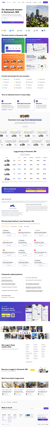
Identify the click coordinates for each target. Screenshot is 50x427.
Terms (8, 424)
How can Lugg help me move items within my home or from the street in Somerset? (32, 284)
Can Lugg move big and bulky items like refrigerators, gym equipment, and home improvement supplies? (34, 291)
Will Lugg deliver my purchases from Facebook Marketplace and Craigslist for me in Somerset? (33, 287)
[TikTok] (25, 333)
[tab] (5, 226)
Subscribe (46, 408)
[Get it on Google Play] (44, 417)
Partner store (27, 154)
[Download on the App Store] (39, 417)
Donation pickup (10, 420)
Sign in (41, 2)
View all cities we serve (29, 361)
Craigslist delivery (10, 417)
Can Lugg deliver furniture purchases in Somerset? (10, 290)
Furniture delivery (10, 416)
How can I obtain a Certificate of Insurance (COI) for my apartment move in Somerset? (8, 284)
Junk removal (9, 421)
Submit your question (5, 297)
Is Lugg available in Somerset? (6, 277)
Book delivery (9, 235)
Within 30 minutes (14, 50)
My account (15, 416)
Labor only (9, 422)
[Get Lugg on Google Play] (8, 316)
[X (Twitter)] (27, 333)
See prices (12, 22)
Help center (15, 415)
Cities (19, 2)
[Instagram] (20, 333)
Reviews (20, 415)
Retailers (23, 2)
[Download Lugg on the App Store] (3, 316)
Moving (9, 415)
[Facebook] (22, 333)
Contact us (15, 417)
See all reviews (25, 126)
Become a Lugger (4, 420)
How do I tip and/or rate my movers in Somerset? (33, 280)
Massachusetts (9, 402)
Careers (20, 416)
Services (14, 2)
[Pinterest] (42, 424)
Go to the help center (11, 297)
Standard (22, 154)
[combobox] (13, 18)
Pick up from (5, 17)
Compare (3, 417)
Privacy (6, 424)
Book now (45, 2)
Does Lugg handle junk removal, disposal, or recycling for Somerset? (7, 281)
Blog (2, 418)
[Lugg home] (3, 2)
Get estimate (35, 2)
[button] (12, 134)
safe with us (30, 60)
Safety (14, 418)
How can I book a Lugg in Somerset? (31, 277)
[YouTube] (29, 333)
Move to (4, 19)
